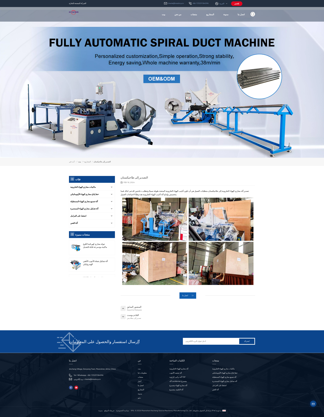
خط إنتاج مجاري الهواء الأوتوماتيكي (84, 194)
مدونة (225, 14)
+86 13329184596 (201, 3)
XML (132, 411)
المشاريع (210, 14)
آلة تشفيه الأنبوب (175, 373)
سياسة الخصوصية (122, 411)
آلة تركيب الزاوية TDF (177, 377)
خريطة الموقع (109, 411)
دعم (139, 398)
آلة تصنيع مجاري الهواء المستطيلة (84, 201)
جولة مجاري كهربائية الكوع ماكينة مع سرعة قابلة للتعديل (95, 245)
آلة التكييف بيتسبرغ (176, 390)
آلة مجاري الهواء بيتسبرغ (178, 385)
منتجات (194, 14)
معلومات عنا (142, 373)
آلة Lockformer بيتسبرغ (178, 381)
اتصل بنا (241, 14)
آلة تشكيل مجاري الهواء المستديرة (84, 208)
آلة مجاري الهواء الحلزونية (178, 369)
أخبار (139, 381)
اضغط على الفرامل (78, 216)
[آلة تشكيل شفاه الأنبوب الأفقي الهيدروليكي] (76, 264)
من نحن (178, 14)
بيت (163, 14)
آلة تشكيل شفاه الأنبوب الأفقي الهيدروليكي (95, 263)
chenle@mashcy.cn (176, 3)
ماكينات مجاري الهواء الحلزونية (83, 187)
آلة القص (74, 223)
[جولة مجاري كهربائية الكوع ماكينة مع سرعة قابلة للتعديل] (76, 248)
